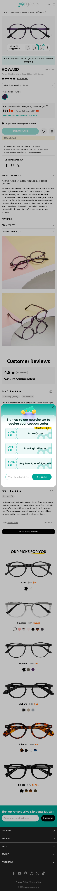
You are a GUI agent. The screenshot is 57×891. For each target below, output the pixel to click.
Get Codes (42, 477)
